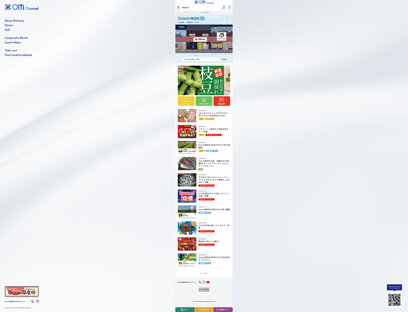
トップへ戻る (204, 289)
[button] (192, 55)
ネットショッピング (190, 12)
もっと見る (204, 273)
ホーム (178, 12)
